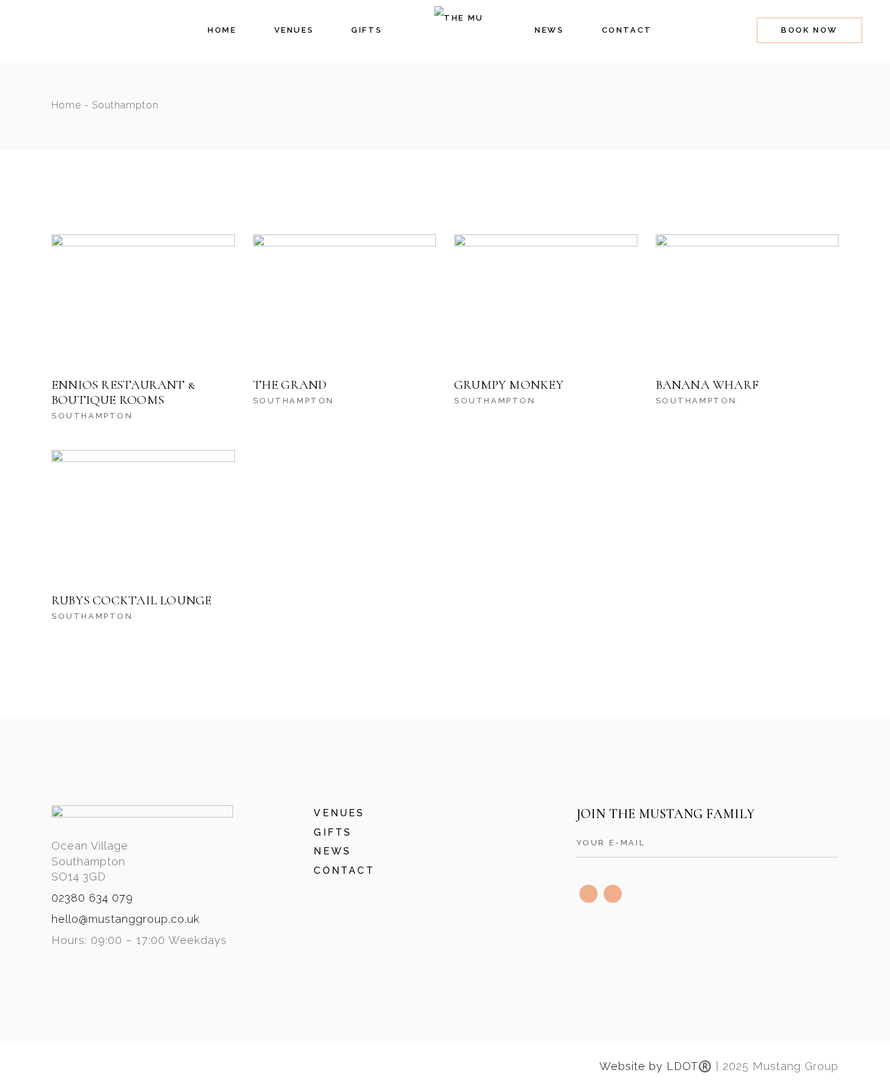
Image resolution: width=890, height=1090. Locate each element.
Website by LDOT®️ (655, 1066)
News (332, 851)
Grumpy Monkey (509, 384)
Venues (339, 813)
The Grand (290, 384)
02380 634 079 (92, 897)
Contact (344, 870)
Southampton (92, 415)
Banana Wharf (707, 384)
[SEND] (829, 843)
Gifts (333, 832)
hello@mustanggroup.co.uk (125, 919)
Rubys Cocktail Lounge (131, 600)
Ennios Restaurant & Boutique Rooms (123, 392)
